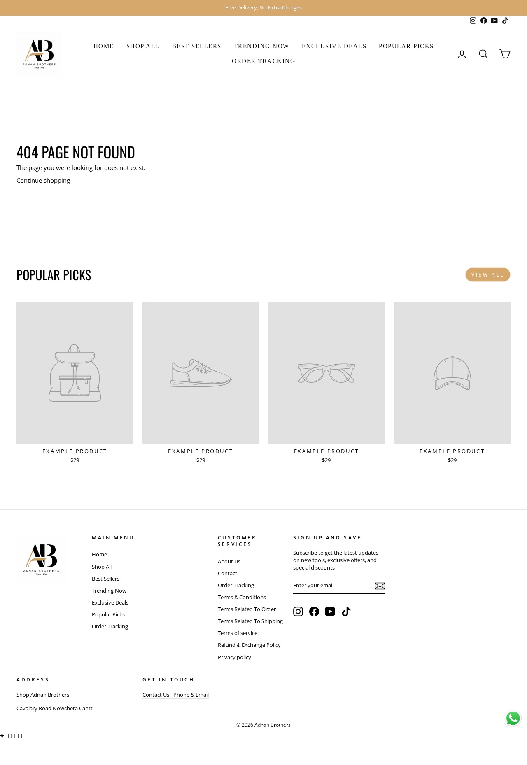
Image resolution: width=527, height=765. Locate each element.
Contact (227, 573)
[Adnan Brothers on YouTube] (330, 611)
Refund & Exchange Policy (249, 645)
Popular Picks (406, 46)
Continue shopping (43, 180)
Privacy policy (234, 657)
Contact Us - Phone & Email (175, 694)
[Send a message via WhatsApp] (513, 718)
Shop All (143, 46)
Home (103, 46)
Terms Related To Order (247, 609)
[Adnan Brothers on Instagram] (298, 611)
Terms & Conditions (242, 597)
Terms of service (237, 633)
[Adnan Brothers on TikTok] (346, 611)
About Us (229, 561)
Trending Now (261, 46)
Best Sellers (197, 46)
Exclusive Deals (334, 46)
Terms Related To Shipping (250, 621)
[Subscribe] (380, 586)
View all (487, 274)
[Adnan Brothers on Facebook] (314, 611)
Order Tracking (263, 61)
